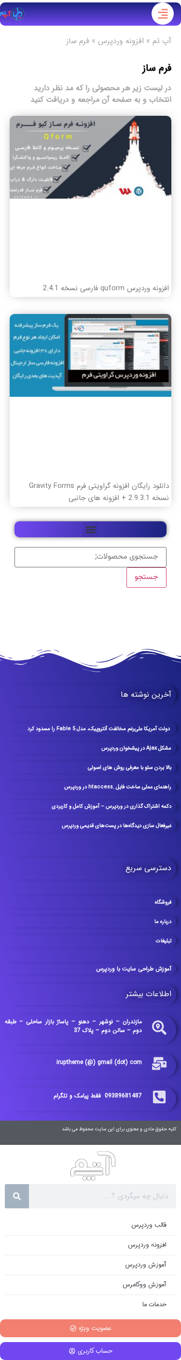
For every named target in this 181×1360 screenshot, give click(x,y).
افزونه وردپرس (121, 41)
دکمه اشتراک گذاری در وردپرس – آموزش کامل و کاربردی (111, 806)
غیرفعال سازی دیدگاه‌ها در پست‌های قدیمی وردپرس (116, 826)
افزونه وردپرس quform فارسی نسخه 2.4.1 (106, 288)
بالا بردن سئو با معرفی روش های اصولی (129, 768)
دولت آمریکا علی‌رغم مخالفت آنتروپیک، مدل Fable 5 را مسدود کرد (99, 729)
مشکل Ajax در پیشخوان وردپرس (136, 748)
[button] (90, 529)
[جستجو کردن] (17, 1196)
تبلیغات (163, 941)
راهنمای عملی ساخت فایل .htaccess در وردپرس (117, 787)
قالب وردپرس (149, 1225)
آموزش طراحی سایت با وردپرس (133, 968)
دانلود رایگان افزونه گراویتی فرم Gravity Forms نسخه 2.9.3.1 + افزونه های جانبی (99, 492)
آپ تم (162, 41)
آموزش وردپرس (146, 1265)
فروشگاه (163, 902)
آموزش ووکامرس (145, 1285)
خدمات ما (154, 1304)
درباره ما (162, 922)
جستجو (146, 577)
